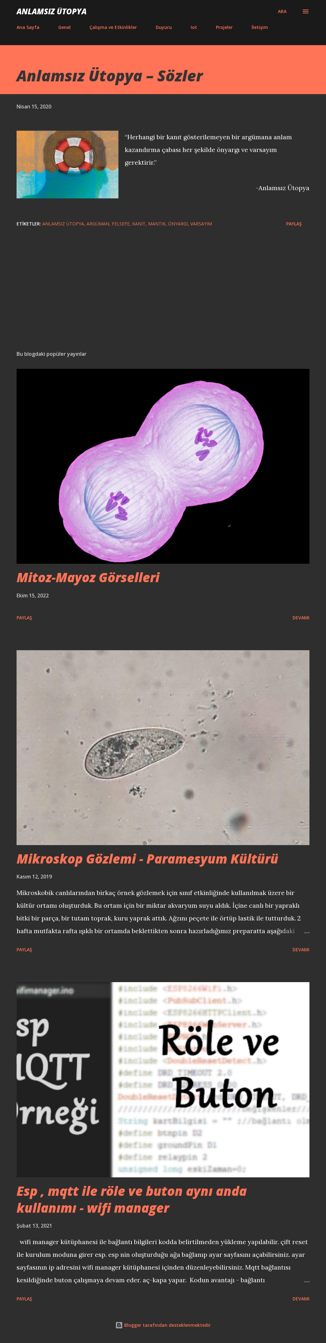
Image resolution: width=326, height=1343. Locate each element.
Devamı (301, 618)
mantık (157, 224)
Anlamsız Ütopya (52, 11)
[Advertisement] (163, 295)
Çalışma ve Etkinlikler (113, 27)
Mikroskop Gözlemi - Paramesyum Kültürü (147, 858)
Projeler (224, 27)
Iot (194, 27)
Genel (64, 27)
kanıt (138, 224)
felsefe (121, 224)
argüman (98, 224)
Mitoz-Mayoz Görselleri (88, 577)
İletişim (260, 27)
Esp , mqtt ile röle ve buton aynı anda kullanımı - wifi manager (132, 1199)
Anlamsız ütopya (63, 224)
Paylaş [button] (294, 224)
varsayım (201, 224)
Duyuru (164, 27)
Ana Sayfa (28, 27)
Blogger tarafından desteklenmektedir (167, 1325)
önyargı (178, 224)
